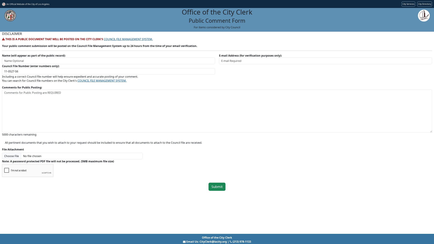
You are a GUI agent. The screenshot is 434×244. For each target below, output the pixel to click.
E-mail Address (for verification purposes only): (250, 55)
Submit (217, 186)
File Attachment (13, 149)
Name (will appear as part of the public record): (34, 55)
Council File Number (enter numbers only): (31, 66)
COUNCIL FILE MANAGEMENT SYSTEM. (128, 39)
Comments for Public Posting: (22, 87)
